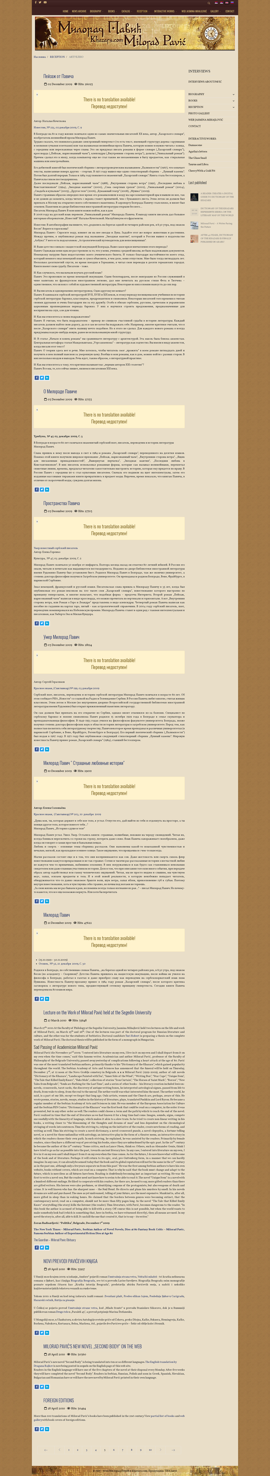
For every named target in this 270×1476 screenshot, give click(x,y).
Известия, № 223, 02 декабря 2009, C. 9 (58, 127)
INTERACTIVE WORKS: (164, 11)
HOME (65, 11)
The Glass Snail (197, 158)
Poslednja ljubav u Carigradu (167, 1296)
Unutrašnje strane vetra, (83, 1308)
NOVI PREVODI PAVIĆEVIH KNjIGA (70, 1260)
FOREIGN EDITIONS (58, 1400)
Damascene (195, 145)
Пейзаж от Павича (58, 75)
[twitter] (40, 2)
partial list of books (163, 1416)
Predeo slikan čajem (136, 1296)
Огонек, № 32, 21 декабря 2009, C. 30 (62, 964)
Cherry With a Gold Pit (201, 171)
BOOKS (111, 11)
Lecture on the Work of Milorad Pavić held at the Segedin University (97, 1012)
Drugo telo (62, 1312)
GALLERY (214, 11)
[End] (173, 1450)
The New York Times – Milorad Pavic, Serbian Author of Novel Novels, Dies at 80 (85, 1229)
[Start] (46, 1450)
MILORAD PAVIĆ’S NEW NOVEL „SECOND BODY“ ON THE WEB (92, 1346)
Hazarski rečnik (43, 1300)
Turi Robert (132, 1036)
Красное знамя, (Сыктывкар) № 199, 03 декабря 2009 (66, 688)
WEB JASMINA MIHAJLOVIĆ (194, 11)
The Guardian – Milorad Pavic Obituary (55, 1239)
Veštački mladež (147, 1277)
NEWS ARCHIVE (79, 11)
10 (150, 1450)
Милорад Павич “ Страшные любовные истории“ (84, 762)
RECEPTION (142, 11)
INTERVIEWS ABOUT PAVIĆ (205, 82)
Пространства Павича (61, 502)
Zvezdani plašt (113, 1296)
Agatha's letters (197, 151)
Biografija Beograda (82, 1281)
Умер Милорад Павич (61, 636)
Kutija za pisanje (64, 1300)
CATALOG (126, 11)
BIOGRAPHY (95, 11)
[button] (228, 94)
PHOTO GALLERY (199, 113)
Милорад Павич (56, 914)
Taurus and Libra (198, 164)
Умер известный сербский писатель (56, 548)
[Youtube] (45, 2)
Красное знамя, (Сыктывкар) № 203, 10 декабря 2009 (67, 814)
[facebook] (36, 2)
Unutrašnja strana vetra (122, 1277)
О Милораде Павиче (60, 391)
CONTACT (229, 11)
